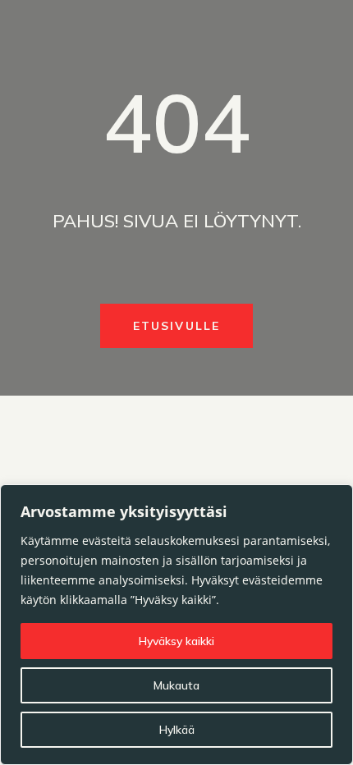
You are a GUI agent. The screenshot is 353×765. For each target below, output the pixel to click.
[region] (176, 624)
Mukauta (176, 685)
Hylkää (177, 729)
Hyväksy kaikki (176, 641)
